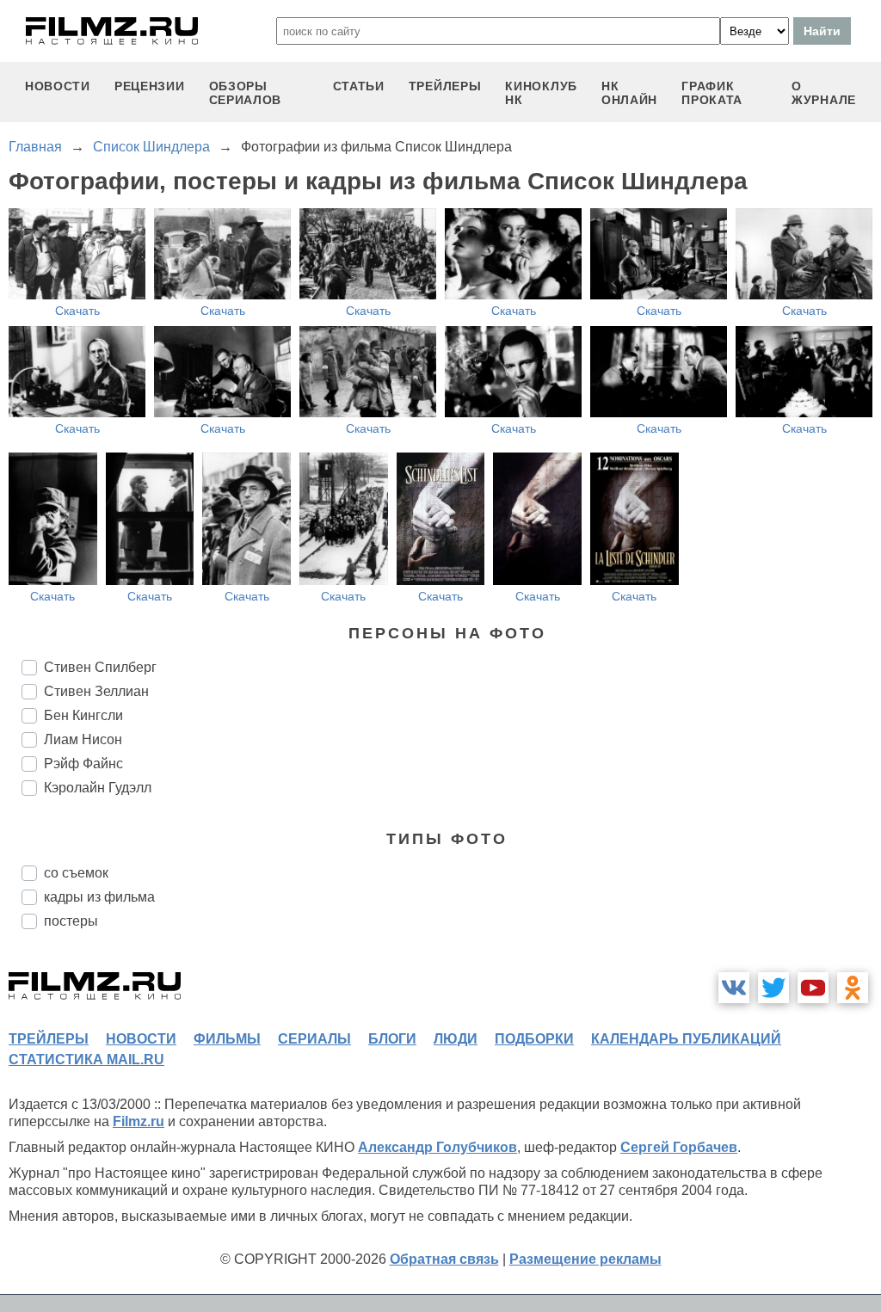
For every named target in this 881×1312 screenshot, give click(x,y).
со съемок (76, 872)
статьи (359, 86)
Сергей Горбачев (678, 1147)
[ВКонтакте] (733, 987)
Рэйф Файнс (83, 763)
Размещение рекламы (585, 1259)
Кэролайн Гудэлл (97, 787)
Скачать (77, 310)
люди (455, 1039)
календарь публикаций (686, 1039)
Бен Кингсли (83, 715)
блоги (392, 1039)
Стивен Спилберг (100, 667)
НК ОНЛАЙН (629, 93)
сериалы (314, 1039)
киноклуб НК (541, 93)
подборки (534, 1039)
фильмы (227, 1039)
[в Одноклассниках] (852, 987)
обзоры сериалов (245, 93)
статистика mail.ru (86, 1059)
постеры (71, 921)
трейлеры (445, 86)
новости (57, 86)
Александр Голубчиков (437, 1147)
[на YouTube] (813, 987)
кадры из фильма (99, 897)
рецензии (149, 86)
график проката (711, 93)
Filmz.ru (138, 1121)
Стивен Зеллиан (96, 691)
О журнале (824, 93)
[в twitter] (773, 987)
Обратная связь (444, 1259)
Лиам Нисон (83, 739)
